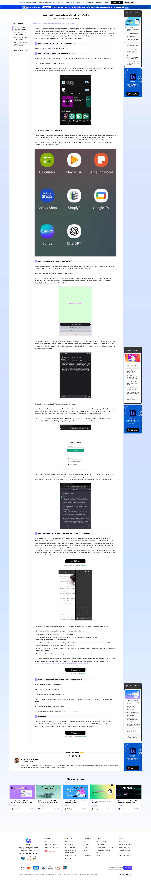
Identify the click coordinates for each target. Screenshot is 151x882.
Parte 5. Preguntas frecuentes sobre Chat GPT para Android (21, 49)
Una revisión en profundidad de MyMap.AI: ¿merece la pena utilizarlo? (132, 399)
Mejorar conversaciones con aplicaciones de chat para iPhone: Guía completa (133, 737)
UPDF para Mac (68, 844)
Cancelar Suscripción (125, 855)
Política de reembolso (84, 874)
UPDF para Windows (70, 842)
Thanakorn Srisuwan (58, 18)
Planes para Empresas (51, 844)
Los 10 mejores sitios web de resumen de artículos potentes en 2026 (132, 51)
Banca (86, 842)
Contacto (121, 853)
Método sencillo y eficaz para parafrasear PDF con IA (133, 45)
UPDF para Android (70, 850)
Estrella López (16, 809)
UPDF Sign (67, 858)
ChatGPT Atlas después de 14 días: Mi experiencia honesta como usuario (133, 377)
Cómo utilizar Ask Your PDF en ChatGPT (132, 40)
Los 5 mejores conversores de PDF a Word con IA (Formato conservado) (132, 365)
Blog (98, 855)
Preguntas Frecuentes (125, 844)
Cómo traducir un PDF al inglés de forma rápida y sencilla (133, 702)
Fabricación (87, 855)
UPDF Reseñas (101, 844)
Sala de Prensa (101, 853)
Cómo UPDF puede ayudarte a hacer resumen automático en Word (133, 731)
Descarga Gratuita (117, 2)
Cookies (76, 874)
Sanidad (86, 844)
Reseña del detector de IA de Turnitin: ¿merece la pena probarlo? (133, 714)
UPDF (23, 2)
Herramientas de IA (70, 855)
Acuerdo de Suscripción (69, 874)
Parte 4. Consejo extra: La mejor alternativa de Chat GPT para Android (20, 44)
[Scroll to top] (147, 878)
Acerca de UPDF (101, 842)
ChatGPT (39, 23)
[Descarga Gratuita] (117, 2)
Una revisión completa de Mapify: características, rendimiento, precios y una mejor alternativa (133, 725)
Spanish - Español (126, 874)
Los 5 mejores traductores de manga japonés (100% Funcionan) (132, 720)
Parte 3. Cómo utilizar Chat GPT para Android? (20, 38)
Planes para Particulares (52, 842)
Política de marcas (94, 874)
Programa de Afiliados (103, 850)
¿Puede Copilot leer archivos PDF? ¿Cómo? (133, 388)
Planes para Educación (51, 847)
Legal (85, 853)
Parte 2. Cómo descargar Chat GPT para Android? (21, 33)
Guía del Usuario (123, 842)
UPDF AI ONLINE (69, 853)
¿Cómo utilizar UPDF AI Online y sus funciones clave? (132, 383)
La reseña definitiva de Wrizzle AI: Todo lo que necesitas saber (132, 35)
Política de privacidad (49, 874)
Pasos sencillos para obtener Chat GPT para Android (132, 57)
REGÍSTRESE (129, 2)
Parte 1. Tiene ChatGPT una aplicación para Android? (21, 28)
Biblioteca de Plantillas (125, 847)
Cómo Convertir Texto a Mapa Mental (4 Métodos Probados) (133, 63)
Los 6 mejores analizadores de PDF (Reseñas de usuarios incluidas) (131, 371)
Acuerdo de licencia (58, 874)
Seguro (86, 850)
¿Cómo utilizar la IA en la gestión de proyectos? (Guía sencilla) (133, 394)
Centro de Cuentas (124, 850)
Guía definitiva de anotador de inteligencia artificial (133, 29)
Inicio (34, 23)
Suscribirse (128, 867)
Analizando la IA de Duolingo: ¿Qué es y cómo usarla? (132, 708)
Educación (87, 847)
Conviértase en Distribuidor (105, 847)
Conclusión (16, 54)
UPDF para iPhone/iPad (71, 847)
